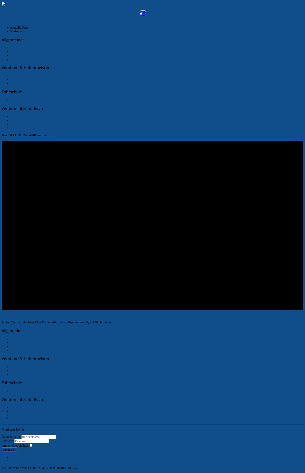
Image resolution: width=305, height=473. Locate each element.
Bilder (14, 55)
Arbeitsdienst (18, 79)
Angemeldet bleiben (15, 445)
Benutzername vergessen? (27, 457)
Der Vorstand (18, 48)
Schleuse (16, 127)
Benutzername (11, 436)
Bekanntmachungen (23, 124)
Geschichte (17, 51)
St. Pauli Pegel (19, 116)
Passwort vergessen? (23, 460)
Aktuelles (16, 75)
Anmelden (9, 449)
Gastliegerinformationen (25, 83)
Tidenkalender (19, 120)
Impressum (17, 59)
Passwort (8, 441)
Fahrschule (17, 100)
